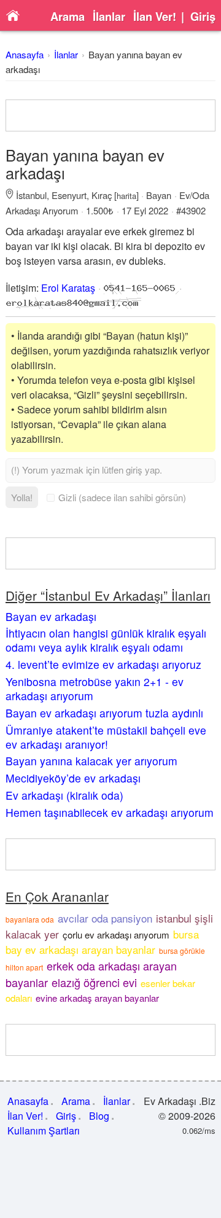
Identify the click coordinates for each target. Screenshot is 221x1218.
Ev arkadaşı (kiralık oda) (64, 795)
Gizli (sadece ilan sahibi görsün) (122, 497)
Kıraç (101, 195)
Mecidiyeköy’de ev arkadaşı (73, 778)
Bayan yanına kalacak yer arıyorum (91, 760)
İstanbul (31, 195)
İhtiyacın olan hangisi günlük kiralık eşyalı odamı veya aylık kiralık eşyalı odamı (106, 640)
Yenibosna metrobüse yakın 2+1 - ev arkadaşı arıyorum (95, 688)
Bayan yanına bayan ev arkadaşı (85, 164)
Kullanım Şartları (43, 1130)
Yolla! (22, 497)
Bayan (158, 195)
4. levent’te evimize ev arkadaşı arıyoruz (103, 664)
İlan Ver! (154, 16)
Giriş (202, 16)
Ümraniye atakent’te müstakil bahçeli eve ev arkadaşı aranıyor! (106, 737)
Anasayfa (25, 54)
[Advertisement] (110, 115)
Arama (67, 16)
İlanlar (109, 16)
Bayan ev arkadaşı (51, 616)
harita (126, 195)
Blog (99, 1116)
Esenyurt (69, 195)
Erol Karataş (68, 288)
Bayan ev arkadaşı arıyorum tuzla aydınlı (104, 712)
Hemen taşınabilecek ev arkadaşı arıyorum (110, 812)
